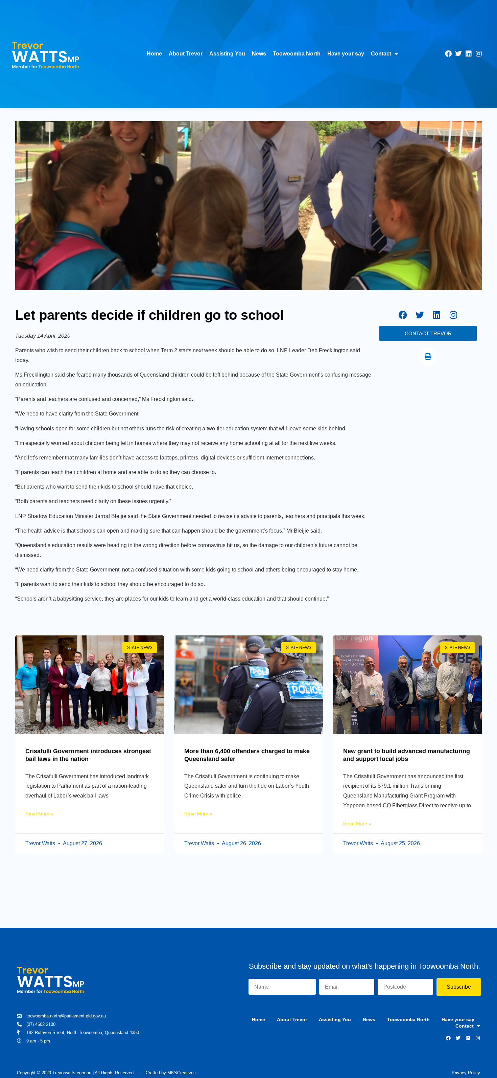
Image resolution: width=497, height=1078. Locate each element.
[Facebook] (448, 53)
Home (154, 54)
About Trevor (186, 54)
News (259, 54)
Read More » (39, 813)
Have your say (345, 54)
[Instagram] (478, 53)
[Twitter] (458, 53)
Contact (381, 54)
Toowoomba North (297, 54)
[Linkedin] (468, 53)
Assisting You (227, 54)
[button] (428, 356)
